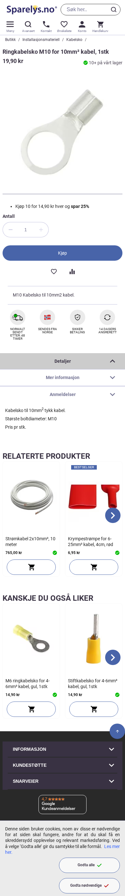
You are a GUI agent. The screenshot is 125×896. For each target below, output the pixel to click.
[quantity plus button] (41, 229)
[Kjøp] (31, 567)
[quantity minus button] (10, 229)
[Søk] (115, 9)
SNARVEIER (25, 781)
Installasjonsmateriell (41, 39)
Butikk (10, 39)
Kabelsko (74, 39)
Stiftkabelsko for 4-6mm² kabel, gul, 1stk (92, 683)
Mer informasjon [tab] (62, 377)
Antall (9, 216)
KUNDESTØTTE (29, 765)
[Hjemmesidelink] (31, 9)
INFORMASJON (29, 749)
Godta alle (86, 865)
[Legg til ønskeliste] (53, 271)
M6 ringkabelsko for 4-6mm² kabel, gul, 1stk (27, 683)
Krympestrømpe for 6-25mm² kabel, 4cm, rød (90, 541)
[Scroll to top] (117, 731)
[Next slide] (113, 515)
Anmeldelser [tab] (63, 394)
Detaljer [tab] (62, 361)
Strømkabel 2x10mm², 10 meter (30, 541)
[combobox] (91, 9)
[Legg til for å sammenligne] (71, 271)
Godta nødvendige (86, 885)
